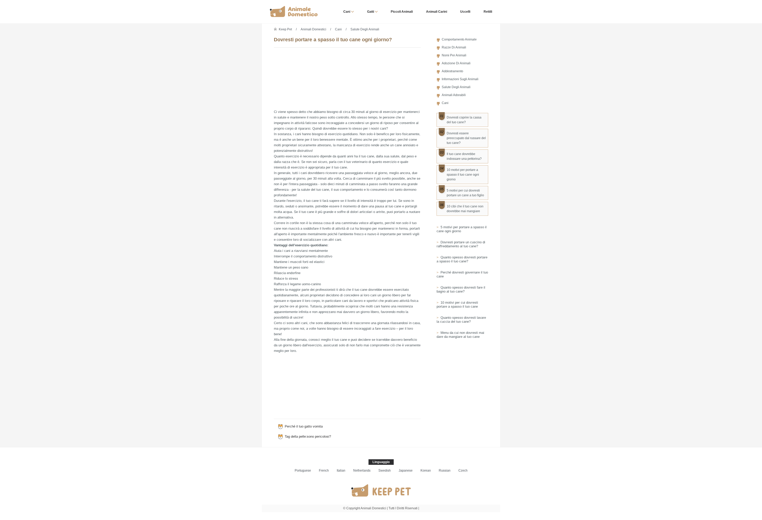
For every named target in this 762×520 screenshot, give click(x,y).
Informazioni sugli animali (460, 79)
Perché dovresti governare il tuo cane (462, 274)
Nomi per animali (454, 55)
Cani (346, 11)
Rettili (488, 11)
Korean (425, 470)
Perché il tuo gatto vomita (304, 426)
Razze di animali (454, 47)
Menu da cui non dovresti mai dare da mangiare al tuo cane (460, 335)
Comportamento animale (459, 39)
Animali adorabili (454, 95)
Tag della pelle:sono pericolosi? (308, 436)
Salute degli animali (364, 29)
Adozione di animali (456, 63)
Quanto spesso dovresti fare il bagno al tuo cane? (461, 289)
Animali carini (436, 11)
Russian (444, 470)
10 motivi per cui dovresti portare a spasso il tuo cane (457, 304)
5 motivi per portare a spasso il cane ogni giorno (462, 229)
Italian (341, 470)
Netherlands (361, 470)
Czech (463, 470)
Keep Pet (285, 29)
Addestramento (452, 71)
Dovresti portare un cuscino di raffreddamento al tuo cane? (461, 244)
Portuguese (303, 470)
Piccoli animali (402, 11)
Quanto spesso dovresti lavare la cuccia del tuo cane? (461, 320)
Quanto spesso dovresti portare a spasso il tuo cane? (462, 259)
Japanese (406, 470)
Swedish (384, 470)
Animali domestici (313, 29)
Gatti (370, 11)
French (324, 470)
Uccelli (465, 11)
